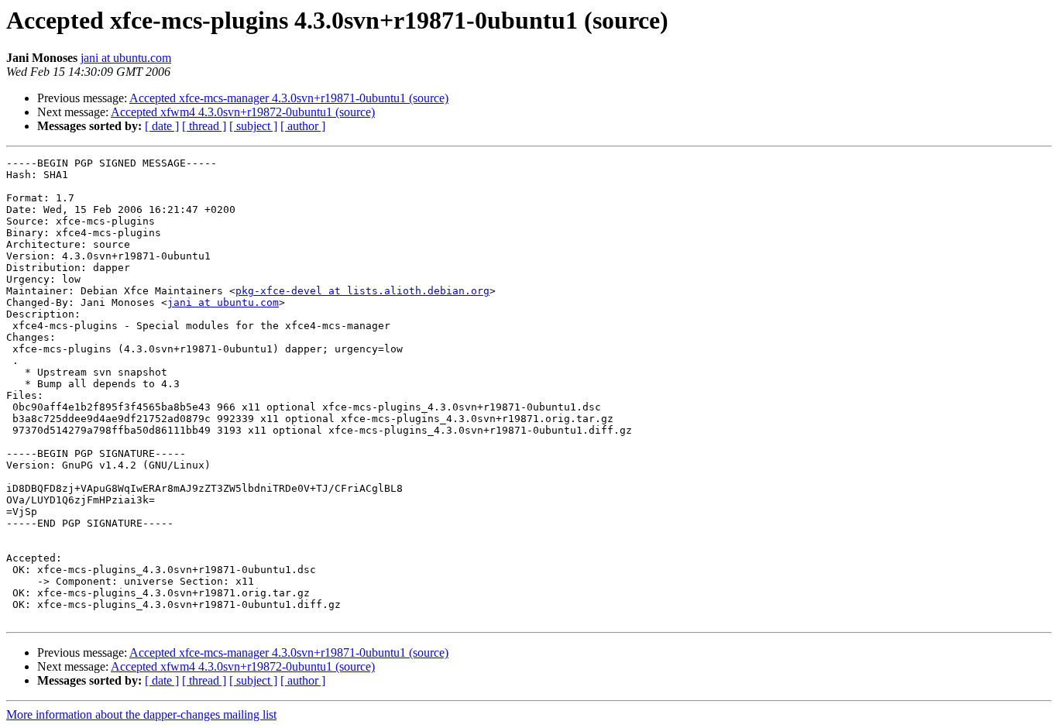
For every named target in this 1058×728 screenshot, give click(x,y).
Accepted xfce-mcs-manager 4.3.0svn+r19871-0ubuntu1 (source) (288, 98)
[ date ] (162, 125)
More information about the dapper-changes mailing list (141, 714)
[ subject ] (253, 125)
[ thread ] (204, 125)
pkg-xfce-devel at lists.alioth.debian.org (362, 291)
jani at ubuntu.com (126, 57)
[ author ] (302, 125)
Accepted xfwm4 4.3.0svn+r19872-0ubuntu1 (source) (243, 111)
